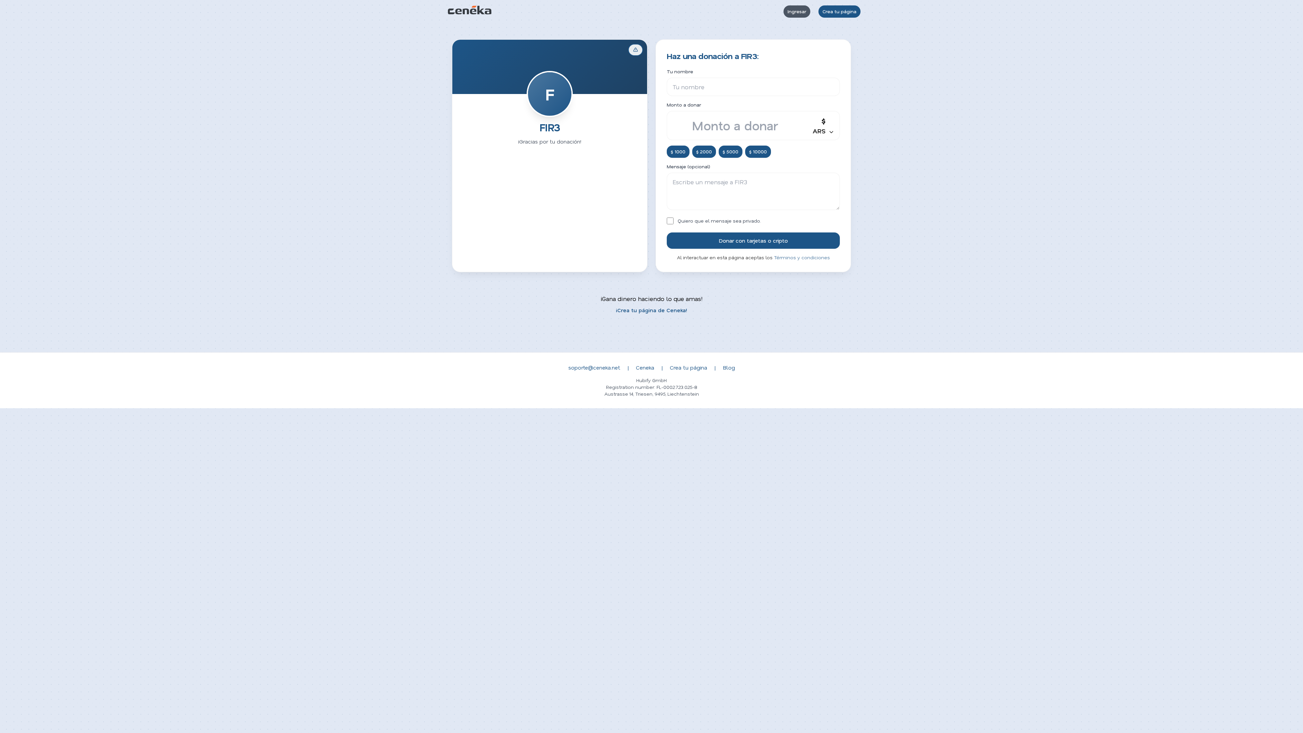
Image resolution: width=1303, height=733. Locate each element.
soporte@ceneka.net (594, 367)
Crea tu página (839, 11)
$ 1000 (678, 151)
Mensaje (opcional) (688, 166)
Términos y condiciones (802, 257)
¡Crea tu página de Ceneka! (651, 310)
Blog (729, 367)
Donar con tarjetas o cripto (753, 240)
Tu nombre (680, 71)
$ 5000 (730, 151)
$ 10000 (758, 151)
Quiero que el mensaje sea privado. (719, 221)
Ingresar (797, 11)
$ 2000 (704, 151)
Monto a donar (684, 104)
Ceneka (645, 367)
